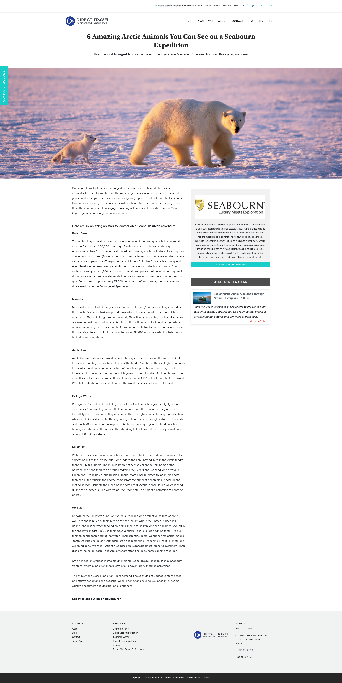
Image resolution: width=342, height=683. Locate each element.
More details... (258, 321)
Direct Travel (151, 678)
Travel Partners (79, 641)
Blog (271, 21)
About (222, 21)
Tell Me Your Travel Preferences (128, 649)
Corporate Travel (121, 628)
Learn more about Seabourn (230, 264)
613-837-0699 (266, 5)
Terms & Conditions (174, 678)
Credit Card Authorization (125, 632)
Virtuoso (117, 645)
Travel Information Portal (125, 641)
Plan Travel (205, 21)
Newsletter (255, 21)
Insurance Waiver (121, 637)
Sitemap (206, 678)
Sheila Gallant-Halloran (169, 5)
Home (189, 21)
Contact (237, 21)
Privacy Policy (193, 678)
